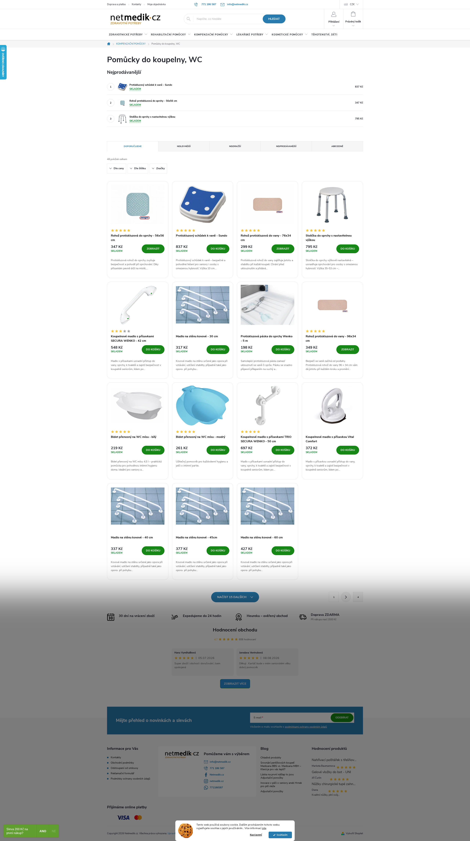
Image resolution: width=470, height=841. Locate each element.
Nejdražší (235, 146)
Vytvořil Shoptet (354, 833)
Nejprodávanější (286, 146)
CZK (352, 4)
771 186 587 (217, 768)
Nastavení (256, 835)
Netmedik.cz (217, 774)
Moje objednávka (156, 4)
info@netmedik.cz (220, 762)
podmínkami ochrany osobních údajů (306, 727)
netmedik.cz (217, 781)
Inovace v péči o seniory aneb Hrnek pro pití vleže (281, 784)
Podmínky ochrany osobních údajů (130, 778)
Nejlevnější (184, 146)
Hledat (274, 19)
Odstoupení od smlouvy (124, 768)
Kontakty (136, 4)
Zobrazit (153, 248)
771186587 (216, 787)
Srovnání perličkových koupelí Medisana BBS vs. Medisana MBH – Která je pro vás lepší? (281, 766)
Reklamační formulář (122, 773)
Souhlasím (282, 835)
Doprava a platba (116, 4)
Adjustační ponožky (272, 791)
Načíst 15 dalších (232, 597)
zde (264, 828)
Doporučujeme (133, 146)
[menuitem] (128, 34)
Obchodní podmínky (122, 762)
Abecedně (337, 146)
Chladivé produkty (271, 757)
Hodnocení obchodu (235, 630)
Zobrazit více (235, 684)
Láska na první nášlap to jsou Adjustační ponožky (277, 776)
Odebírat (342, 717)
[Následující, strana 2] (346, 597)
